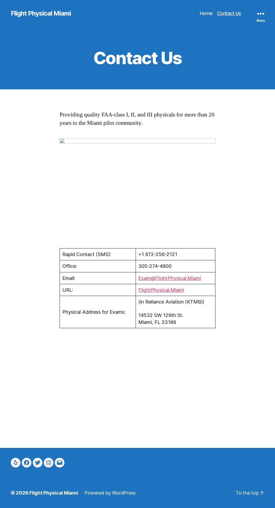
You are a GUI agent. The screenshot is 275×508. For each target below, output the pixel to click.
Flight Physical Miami (41, 13)
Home (206, 13)
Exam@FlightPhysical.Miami (169, 278)
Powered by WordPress (110, 493)
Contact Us (229, 13)
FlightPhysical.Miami (161, 290)
